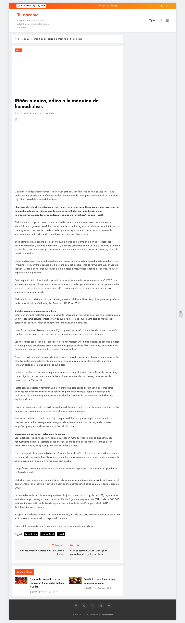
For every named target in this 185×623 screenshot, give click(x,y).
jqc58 (19, 113)
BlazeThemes (107, 614)
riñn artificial (48, 534)
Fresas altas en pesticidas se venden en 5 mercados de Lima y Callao (47, 583)
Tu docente (28, 15)
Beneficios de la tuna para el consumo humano (99, 581)
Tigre (152, 20)
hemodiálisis (31, 534)
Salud (18, 50)
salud (61, 534)
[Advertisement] (67, 75)
